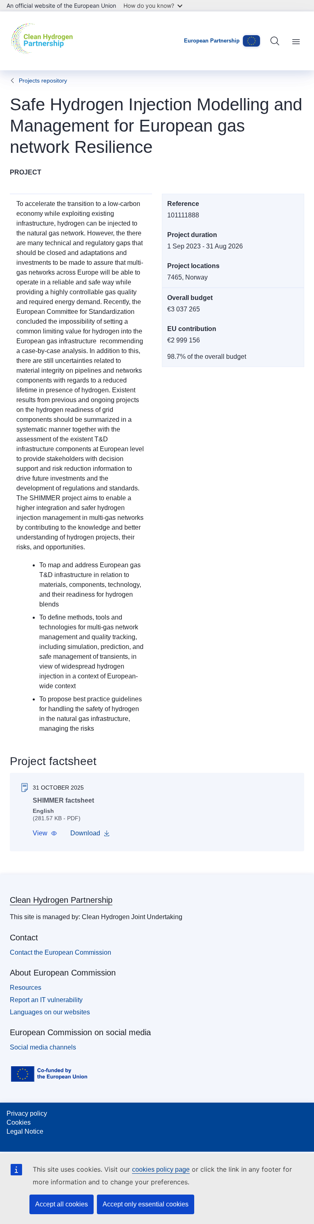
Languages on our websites (50, 1012)
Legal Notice (25, 1131)
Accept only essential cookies (145, 1204)
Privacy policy (27, 1113)
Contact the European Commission (60, 952)
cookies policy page (161, 1169)
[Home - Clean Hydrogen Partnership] (44, 40)
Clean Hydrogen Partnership (61, 899)
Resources (25, 987)
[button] (45, 833)
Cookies (19, 1122)
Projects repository (43, 80)
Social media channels (43, 1047)
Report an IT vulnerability (46, 999)
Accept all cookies (61, 1204)
